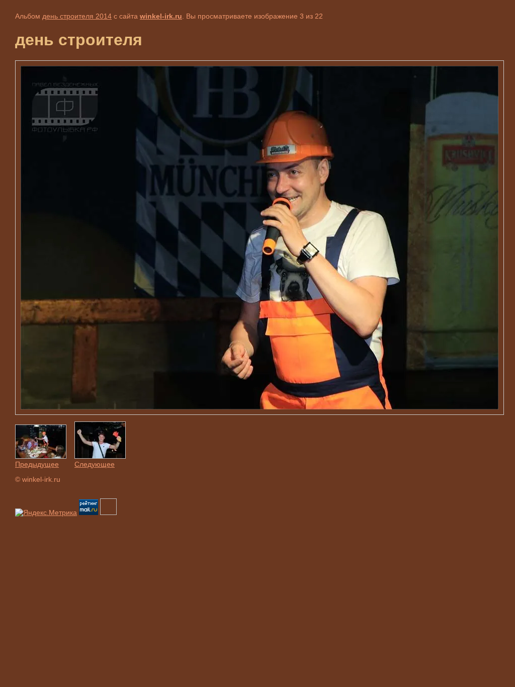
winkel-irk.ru (161, 16)
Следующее (94, 464)
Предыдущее (37, 464)
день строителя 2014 (77, 16)
